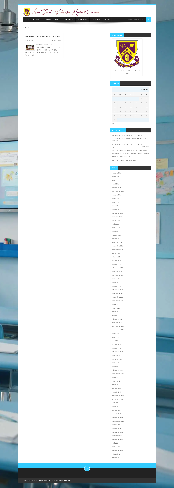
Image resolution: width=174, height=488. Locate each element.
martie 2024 (117, 239)
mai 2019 (116, 366)
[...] (33, 55)
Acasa (27, 19)
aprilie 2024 (117, 235)
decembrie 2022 (118, 275)
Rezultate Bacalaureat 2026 (122, 157)
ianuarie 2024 (117, 242)
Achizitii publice (82, 19)
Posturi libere (96, 19)
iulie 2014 (116, 443)
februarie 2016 (118, 432)
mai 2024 (116, 231)
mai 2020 (116, 341)
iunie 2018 (116, 381)
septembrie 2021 (118, 301)
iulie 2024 (116, 224)
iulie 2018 (116, 377)
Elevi (57, 19)
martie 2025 (117, 209)
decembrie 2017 (118, 396)
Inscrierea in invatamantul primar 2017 (43, 36)
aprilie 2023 (117, 260)
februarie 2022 (118, 290)
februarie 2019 (118, 370)
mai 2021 (116, 312)
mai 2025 (116, 206)
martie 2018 (117, 392)
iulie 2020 (116, 333)
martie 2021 (117, 315)
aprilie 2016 (117, 425)
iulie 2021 (116, 304)
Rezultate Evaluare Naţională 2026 (124, 160)
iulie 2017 (116, 403)
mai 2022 (116, 282)
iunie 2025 (116, 202)
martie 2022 (117, 286)
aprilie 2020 (117, 344)
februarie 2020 (118, 352)
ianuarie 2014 (117, 454)
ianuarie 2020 (117, 355)
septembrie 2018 (118, 374)
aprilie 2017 (117, 410)
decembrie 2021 (118, 293)
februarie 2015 (118, 439)
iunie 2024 (116, 228)
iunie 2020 (116, 337)
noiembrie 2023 (118, 246)
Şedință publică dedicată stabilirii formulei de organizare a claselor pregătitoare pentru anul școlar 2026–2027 (129, 138)
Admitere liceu (68, 19)
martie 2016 (117, 428)
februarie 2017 (118, 417)
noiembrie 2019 (118, 359)
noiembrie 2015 (118, 436)
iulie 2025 (116, 198)
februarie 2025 (118, 213)
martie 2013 (117, 458)
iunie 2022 (116, 279)
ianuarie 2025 (117, 217)
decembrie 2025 (118, 191)
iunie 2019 (116, 363)
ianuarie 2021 (117, 323)
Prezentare (37, 19)
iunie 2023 (116, 257)
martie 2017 (117, 414)
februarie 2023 (118, 268)
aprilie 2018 (117, 388)
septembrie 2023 (118, 250)
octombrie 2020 (118, 330)
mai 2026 (116, 184)
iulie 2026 (116, 177)
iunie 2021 (116, 308)
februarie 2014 (118, 450)
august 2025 (117, 195)
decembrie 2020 (118, 326)
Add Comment (58, 40)
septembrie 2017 (118, 399)
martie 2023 (117, 264)
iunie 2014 (116, 447)
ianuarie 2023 (117, 271)
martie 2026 (117, 188)
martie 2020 (117, 348)
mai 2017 (116, 406)
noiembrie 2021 (118, 297)
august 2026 (117, 173)
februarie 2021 (118, 319)
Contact (107, 19)
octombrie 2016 (118, 421)
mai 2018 (116, 385)
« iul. (113, 123)
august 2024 (117, 220)
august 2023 (117, 253)
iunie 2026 (116, 180)
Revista (48, 19)
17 (114, 111)
